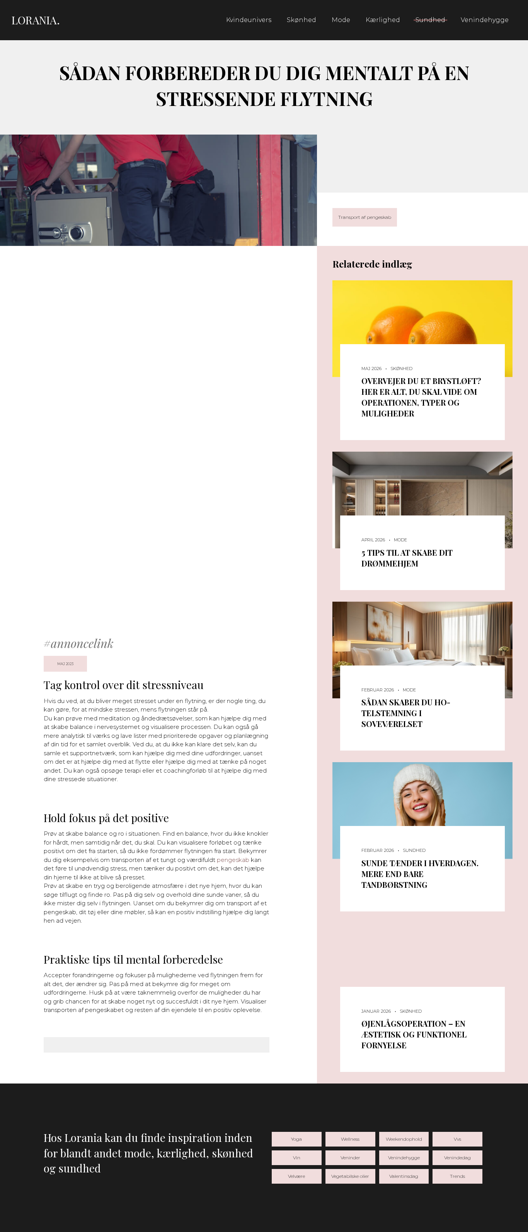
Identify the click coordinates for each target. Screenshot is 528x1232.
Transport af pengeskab (364, 217)
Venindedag (457, 1157)
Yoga (296, 1139)
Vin (296, 1157)
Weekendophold (404, 1139)
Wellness (350, 1139)
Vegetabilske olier (350, 1176)
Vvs (457, 1139)
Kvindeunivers (248, 20)
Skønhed (301, 20)
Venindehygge (485, 20)
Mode (341, 20)
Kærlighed (383, 20)
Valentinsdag (403, 1176)
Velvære (296, 1176)
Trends (457, 1176)
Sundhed (430, 20)
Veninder (350, 1157)
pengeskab (233, 859)
